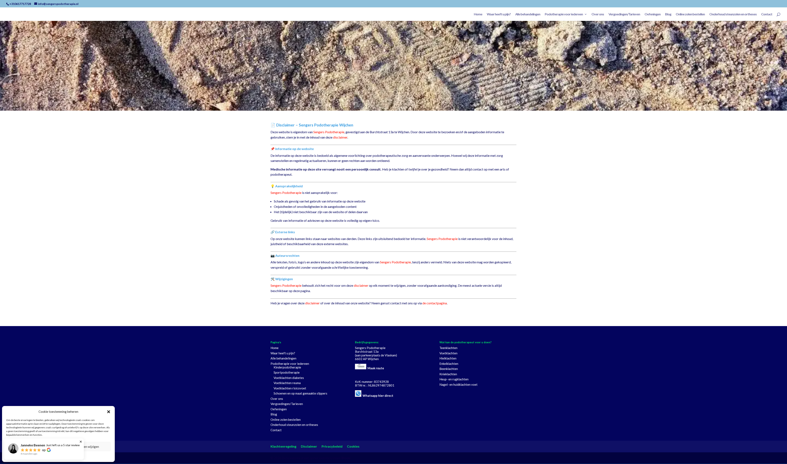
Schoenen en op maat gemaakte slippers (300, 393)
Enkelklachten (448, 363)
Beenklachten (448, 369)
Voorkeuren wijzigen (85, 446)
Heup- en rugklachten (454, 379)
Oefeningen (653, 14)
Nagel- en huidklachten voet (458, 384)
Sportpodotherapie (287, 372)
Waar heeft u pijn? (499, 14)
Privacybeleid (332, 446)
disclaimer (340, 137)
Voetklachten (448, 353)
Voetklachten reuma (287, 383)
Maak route (375, 368)
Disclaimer (309, 446)
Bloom (345, 458)
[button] (109, 412)
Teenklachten (448, 348)
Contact (766, 14)
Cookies (353, 446)
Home (478, 14)
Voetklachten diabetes (289, 378)
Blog (668, 14)
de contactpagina (434, 303)
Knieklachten (448, 374)
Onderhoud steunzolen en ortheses (733, 14)
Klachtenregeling (283, 446)
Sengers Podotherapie (328, 132)
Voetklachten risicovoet (290, 388)
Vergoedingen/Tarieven (624, 14)
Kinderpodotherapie (287, 367)
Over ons (597, 14)
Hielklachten (447, 358)
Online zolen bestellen (690, 14)
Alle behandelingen (527, 14)
